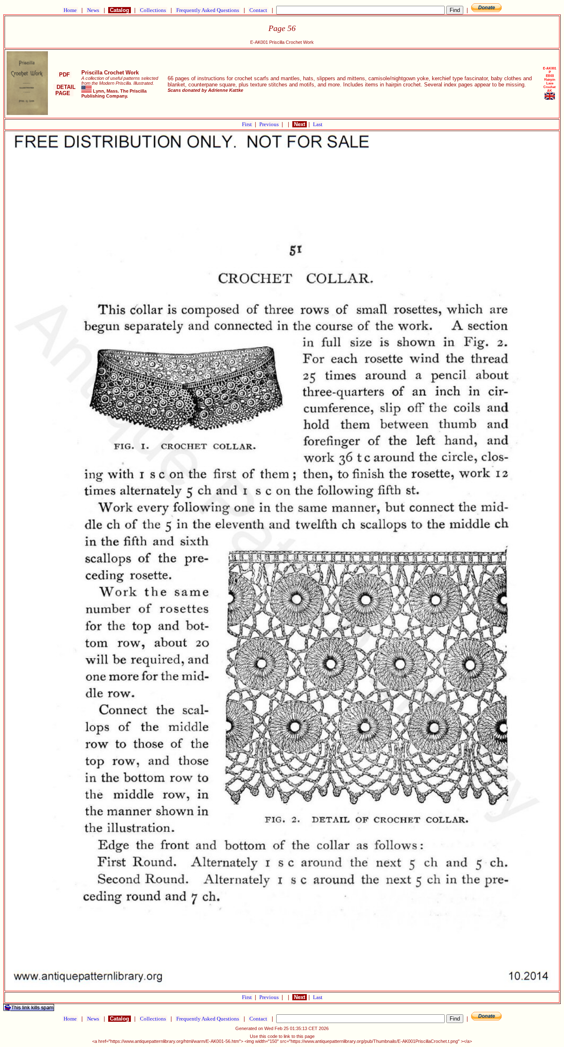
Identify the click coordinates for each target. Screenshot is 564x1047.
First (247, 124)
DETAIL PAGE (64, 90)
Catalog (119, 10)
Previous (269, 124)
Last (317, 124)
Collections (153, 10)
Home (70, 10)
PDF (64, 75)
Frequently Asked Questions (207, 10)
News (93, 10)
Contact (258, 10)
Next (299, 124)
